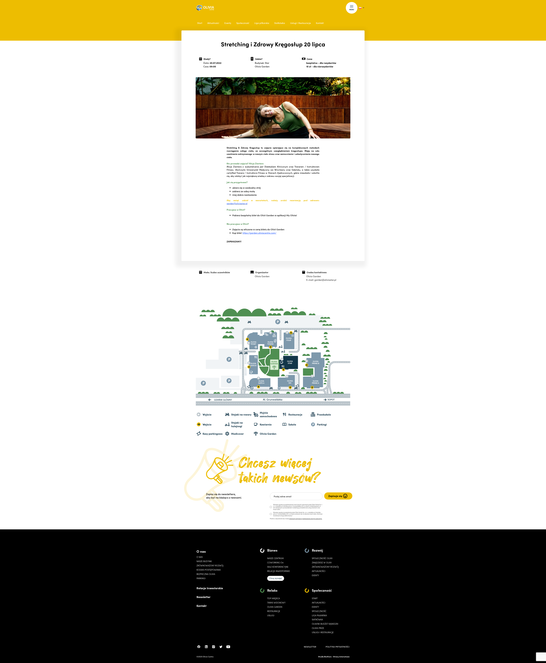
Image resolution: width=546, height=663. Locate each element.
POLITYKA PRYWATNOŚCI (337, 647)
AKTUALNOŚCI (318, 602)
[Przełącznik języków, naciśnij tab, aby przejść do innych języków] (361, 8)
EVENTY (315, 575)
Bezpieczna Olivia (206, 574)
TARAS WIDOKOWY (276, 602)
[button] (351, 8)
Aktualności (213, 22)
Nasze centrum (275, 558)
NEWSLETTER (310, 647)
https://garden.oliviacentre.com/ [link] (259, 232)
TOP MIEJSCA (273, 598)
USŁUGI (270, 615)
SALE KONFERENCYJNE (277, 566)
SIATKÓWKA (317, 619)
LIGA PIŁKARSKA (319, 615)
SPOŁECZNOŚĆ (319, 611)
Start (199, 22)
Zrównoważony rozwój (210, 565)
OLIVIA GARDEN (274, 606)
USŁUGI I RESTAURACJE (323, 632)
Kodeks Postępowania (209, 569)
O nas (201, 551)
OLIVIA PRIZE (318, 628)
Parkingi (201, 578)
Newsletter (203, 597)
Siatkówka (279, 22)
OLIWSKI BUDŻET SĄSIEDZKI (325, 623)
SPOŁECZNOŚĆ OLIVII (322, 558)
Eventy (227, 22)
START (315, 598)
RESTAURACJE (273, 611)
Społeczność (242, 22)
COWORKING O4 (275, 562)
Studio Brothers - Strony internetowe (333, 656)
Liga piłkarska (261, 22)
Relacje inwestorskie (278, 571)
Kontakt (320, 22)
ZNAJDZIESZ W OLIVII (322, 562)
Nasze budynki (204, 561)
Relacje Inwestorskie (210, 588)
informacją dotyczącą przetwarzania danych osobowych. (305, 518)
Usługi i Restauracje (300, 22)
